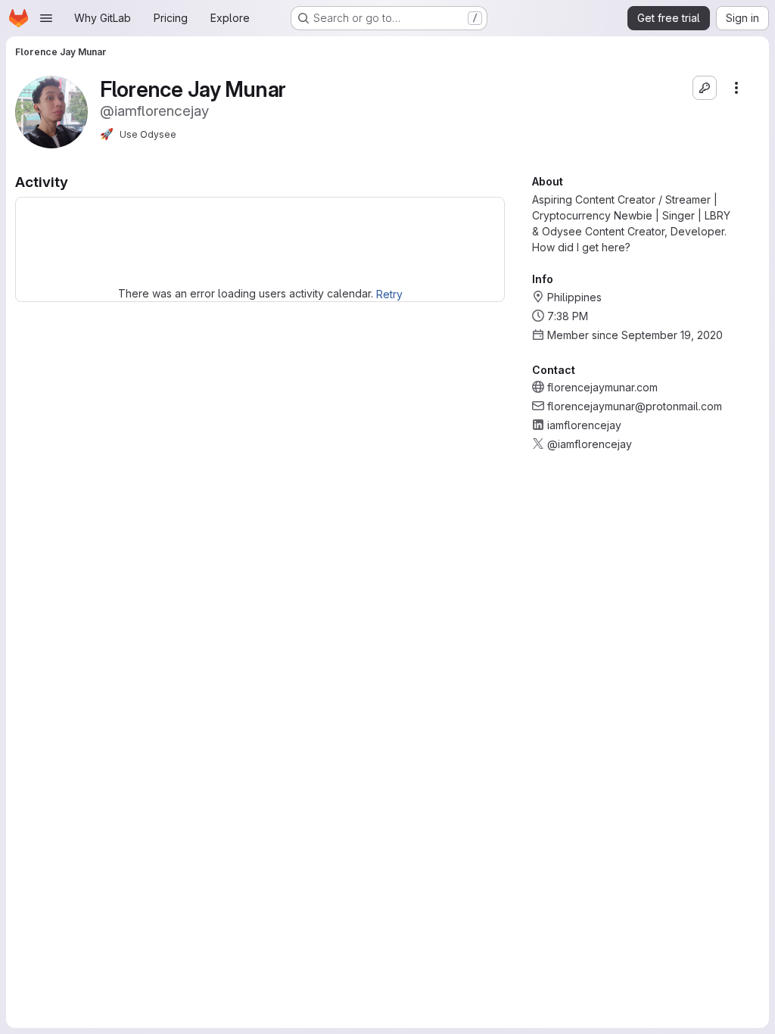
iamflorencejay (584, 425)
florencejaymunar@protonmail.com (634, 406)
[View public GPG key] (705, 88)
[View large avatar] (51, 110)
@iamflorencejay (589, 444)
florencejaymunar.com (602, 387)
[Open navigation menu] (46, 18)
